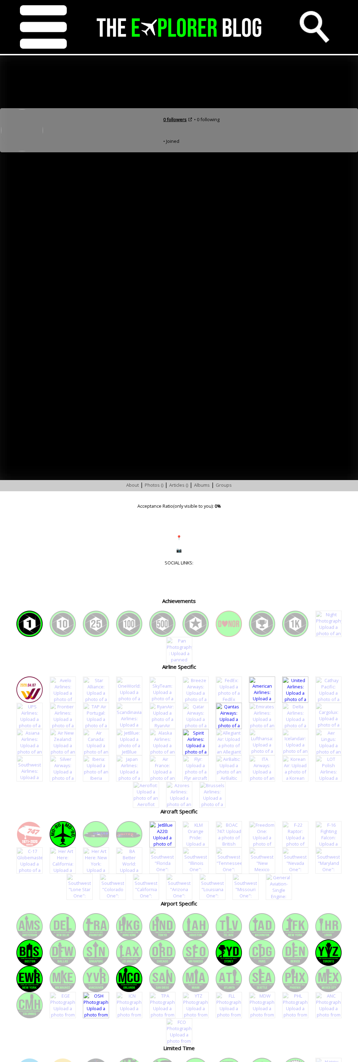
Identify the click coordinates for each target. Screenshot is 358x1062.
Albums (202, 485)
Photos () (154, 485)
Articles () (178, 485)
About (132, 485)
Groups (224, 485)
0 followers (175, 119)
